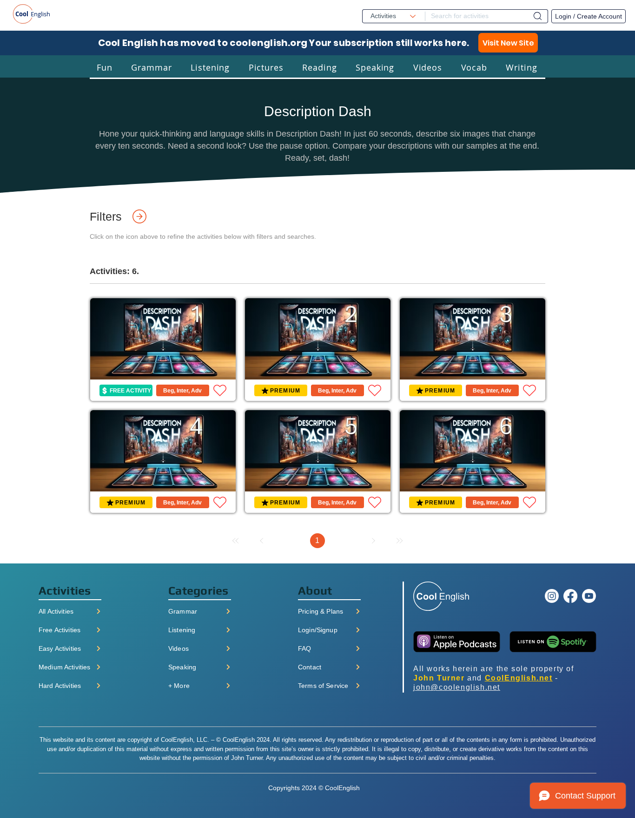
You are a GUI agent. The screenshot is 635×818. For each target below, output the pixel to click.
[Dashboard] (537, 16)
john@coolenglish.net (456, 687)
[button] (104, 67)
